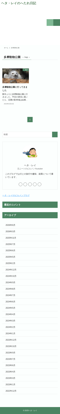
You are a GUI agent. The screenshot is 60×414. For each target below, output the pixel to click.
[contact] (39, 184)
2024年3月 (10, 320)
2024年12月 (11, 269)
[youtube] (35, 184)
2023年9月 (10, 352)
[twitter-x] (20, 184)
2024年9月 (10, 282)
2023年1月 (10, 384)
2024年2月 (10, 327)
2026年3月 (10, 231)
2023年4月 (10, 371)
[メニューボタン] (56, 22)
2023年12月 (11, 340)
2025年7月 (10, 244)
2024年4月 (10, 314)
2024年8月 (10, 289)
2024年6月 (10, 301)
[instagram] (25, 184)
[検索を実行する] (55, 134)
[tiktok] (30, 184)
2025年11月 (11, 238)
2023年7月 (10, 359)
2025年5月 (10, 257)
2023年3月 (10, 378)
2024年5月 (10, 308)
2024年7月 (10, 295)
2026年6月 (10, 225)
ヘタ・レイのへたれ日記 (18, 3)
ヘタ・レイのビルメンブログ (16, 195)
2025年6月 (10, 250)
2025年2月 (10, 263)
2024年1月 (10, 333)
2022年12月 (11, 391)
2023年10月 (11, 346)
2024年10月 (11, 276)
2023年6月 (10, 365)
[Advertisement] (18, 26)
